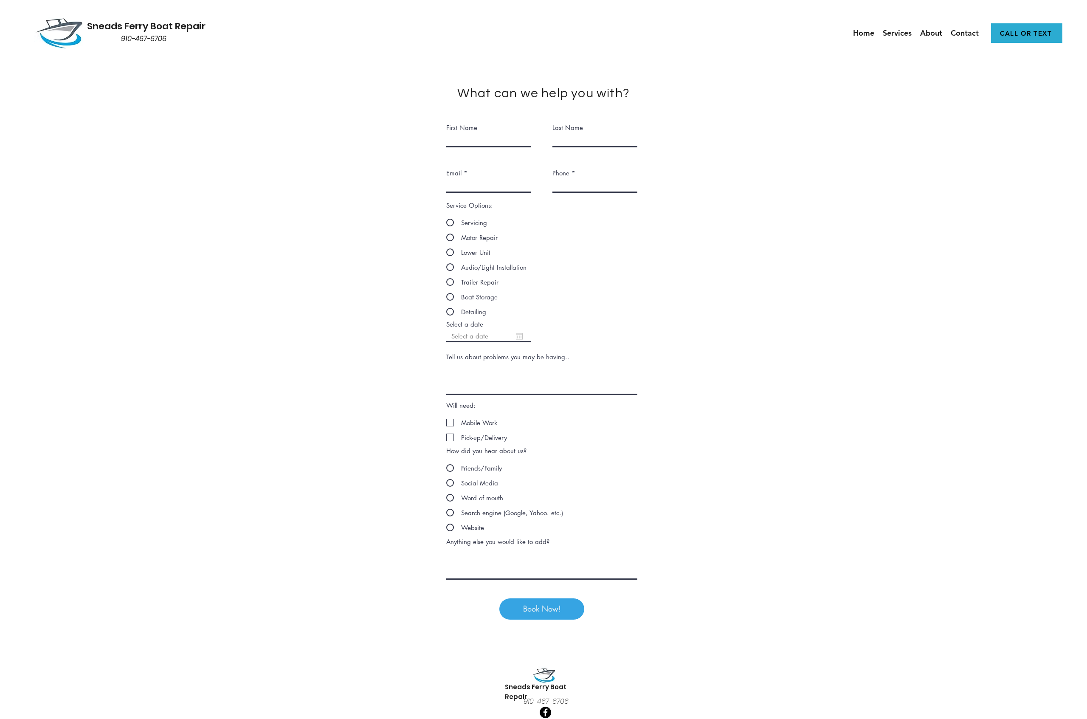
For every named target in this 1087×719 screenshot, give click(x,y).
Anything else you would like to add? (497, 542)
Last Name (567, 127)
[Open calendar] (519, 336)
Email (454, 173)
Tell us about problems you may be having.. (507, 357)
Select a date (464, 324)
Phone (560, 173)
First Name (461, 127)
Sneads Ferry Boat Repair (146, 26)
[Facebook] (545, 712)
